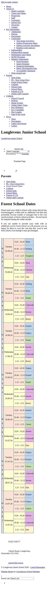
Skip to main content (9, 2)
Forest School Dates (19, 82)
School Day (16, 22)
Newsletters (16, 121)
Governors (15, 20)
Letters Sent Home (18, 124)
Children (9, 96)
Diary (13, 119)
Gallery (14, 126)
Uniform (14, 84)
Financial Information (25, 66)
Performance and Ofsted (21, 55)
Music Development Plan (26, 68)
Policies (14, 34)
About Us (10, 9)
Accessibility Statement (25, 71)
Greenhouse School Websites (28, 572)
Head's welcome (18, 11)
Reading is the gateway (25, 48)
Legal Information (37, 567)
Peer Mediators (17, 107)
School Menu (16, 89)
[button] (10, 146)
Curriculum (15, 39)
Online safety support (20, 94)
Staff (13, 18)
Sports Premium (22, 64)
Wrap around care (18, 73)
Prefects (14, 101)
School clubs (16, 87)
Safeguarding (16, 50)
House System (17, 103)
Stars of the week (18, 114)
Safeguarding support (20, 52)
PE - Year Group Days (20, 80)
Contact (14, 27)
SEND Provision (18, 57)
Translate (25, 154)
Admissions (16, 32)
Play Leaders (16, 112)
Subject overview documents (28, 45)
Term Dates (16, 78)
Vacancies (15, 25)
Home (8, 6)
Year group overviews (25, 41)
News (8, 117)
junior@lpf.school (15, 563)
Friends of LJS (17, 91)
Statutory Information (20, 59)
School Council (17, 98)
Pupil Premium (22, 61)
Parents (9, 75)
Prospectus (15, 16)
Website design (7, 572)
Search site (5, 578)
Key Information (13, 29)
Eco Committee (17, 110)
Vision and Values (18, 13)
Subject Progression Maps (26, 43)
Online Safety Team (19, 105)
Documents (15, 36)
